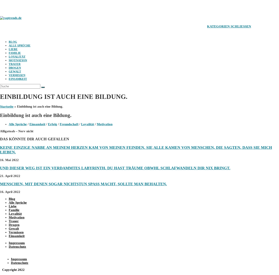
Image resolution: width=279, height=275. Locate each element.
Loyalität (17, 56)
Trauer (14, 64)
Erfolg (52, 124)
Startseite (7, 106)
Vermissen (17, 75)
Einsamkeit (18, 79)
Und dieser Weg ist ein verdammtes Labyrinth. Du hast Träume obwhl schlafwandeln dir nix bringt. (115, 168)
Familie (15, 53)
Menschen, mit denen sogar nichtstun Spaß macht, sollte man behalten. (83, 184)
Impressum (17, 243)
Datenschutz (17, 246)
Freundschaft (69, 124)
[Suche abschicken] (43, 87)
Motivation (18, 60)
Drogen (15, 67)
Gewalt (15, 71)
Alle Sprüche (20, 45)
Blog (13, 41)
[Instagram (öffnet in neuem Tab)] (14, 7)
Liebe (13, 49)
